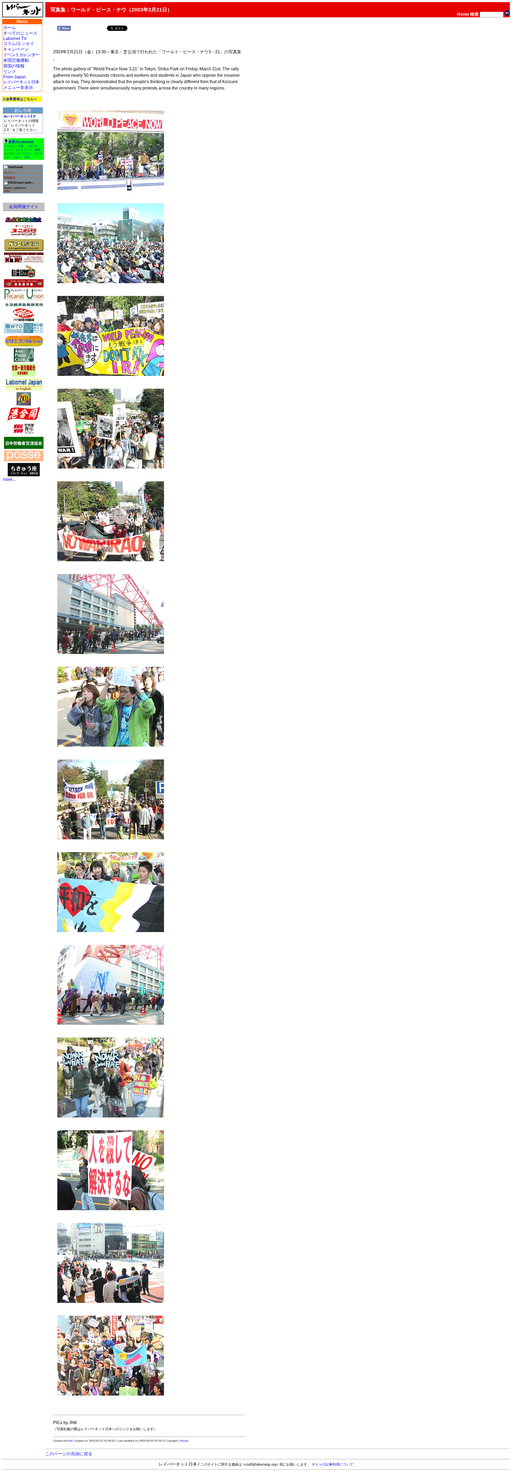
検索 (474, 14)
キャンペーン (16, 49)
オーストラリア (21, 153)
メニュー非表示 (18, 87)
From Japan (14, 77)
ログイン (9, 172)
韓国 (37, 149)
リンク (9, 71)
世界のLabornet (20, 142)
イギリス (32, 146)
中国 (20, 146)
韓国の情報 (14, 66)
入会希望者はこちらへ (19, 99)
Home (463, 14)
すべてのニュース (20, 33)
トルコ (17, 157)
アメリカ (9, 146)
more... (9, 479)
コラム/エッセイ (18, 43)
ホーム (9, 27)
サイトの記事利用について (332, 1464)
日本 (27, 157)
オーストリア (23, 149)
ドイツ (8, 149)
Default (183, 1440)
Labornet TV (15, 38)
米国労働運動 (16, 60)
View (7, 191)
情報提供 (9, 177)
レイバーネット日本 (21, 82)
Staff (70, 1440)
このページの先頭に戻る (68, 1453)
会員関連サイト (24, 206)
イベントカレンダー (21, 54)
